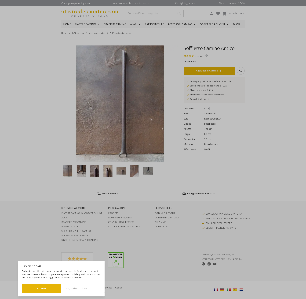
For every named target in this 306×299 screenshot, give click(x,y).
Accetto (41, 288)
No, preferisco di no (76, 288)
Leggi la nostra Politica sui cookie (65, 277)
